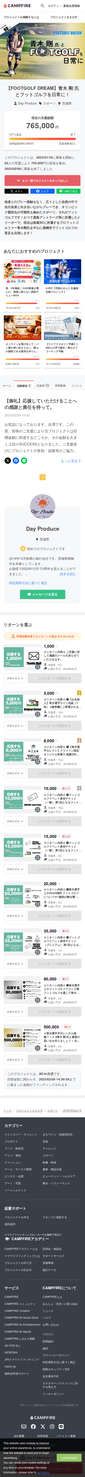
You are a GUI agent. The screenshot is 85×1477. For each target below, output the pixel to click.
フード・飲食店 (14, 1148)
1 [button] (42, 477)
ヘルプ (47, 1317)
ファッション (13, 1162)
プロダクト (11, 1141)
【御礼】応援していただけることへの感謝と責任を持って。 (41, 403)
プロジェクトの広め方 (18, 1270)
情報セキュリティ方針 (56, 1369)
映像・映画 (49, 1162)
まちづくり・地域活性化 (58, 1134)
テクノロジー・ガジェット (21, 1134)
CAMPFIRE (12, 1297)
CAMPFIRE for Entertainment (22, 1324)
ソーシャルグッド (15, 1190)
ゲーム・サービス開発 (18, 1169)
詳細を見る (13, 678)
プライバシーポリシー (56, 1355)
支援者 (42, 385)
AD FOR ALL (12, 1345)
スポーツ (49, 103)
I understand (69, 1458)
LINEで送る (70, 191)
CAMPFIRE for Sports (18, 1331)
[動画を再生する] (42, 51)
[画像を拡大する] (37, 666)
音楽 (45, 1141)
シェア (45, 191)
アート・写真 (13, 1183)
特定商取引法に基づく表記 (28, 583)
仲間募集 (60, 385)
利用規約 (48, 1341)
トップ (8, 1110)
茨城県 (67, 103)
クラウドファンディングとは (22, 1256)
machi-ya (10, 1366)
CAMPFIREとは (52, 1297)
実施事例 (48, 1263)
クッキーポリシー (53, 1394)
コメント (76, 385)
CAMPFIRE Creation (17, 1311)
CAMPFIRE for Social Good (21, 1317)
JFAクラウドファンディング (22, 1359)
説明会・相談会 (52, 1249)
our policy (43, 1472)
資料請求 (10, 1224)
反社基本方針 (51, 1376)
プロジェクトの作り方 (18, 1263)
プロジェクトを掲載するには (21, 17)
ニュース (48, 1311)
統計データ (49, 1270)
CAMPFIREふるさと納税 (20, 1338)
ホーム (7, 385)
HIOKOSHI (11, 1352)
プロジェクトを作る (17, 1217)
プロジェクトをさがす (64, 17)
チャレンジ (49, 1148)
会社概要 (19, 1436)
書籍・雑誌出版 (52, 1169)
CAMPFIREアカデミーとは (21, 1249)
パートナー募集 (66, 1436)
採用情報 (42, 1436)
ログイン (53, 6)
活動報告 (23, 386)
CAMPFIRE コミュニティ (20, 1304)
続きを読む (68, 573)
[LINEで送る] (24, 460)
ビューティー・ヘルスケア (59, 1176)
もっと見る (69, 460)
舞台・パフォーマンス (56, 1183)
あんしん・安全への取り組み (60, 1304)
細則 (45, 1348)
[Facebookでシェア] (16, 460)
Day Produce (27, 103)
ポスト (19, 191)
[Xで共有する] (8, 460)
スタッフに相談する (55, 1217)
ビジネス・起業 (14, 1176)
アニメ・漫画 (13, 1155)
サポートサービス (53, 1256)
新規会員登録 (71, 6)
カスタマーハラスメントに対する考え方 (60, 1385)
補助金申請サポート (17, 1373)
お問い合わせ (51, 1324)
